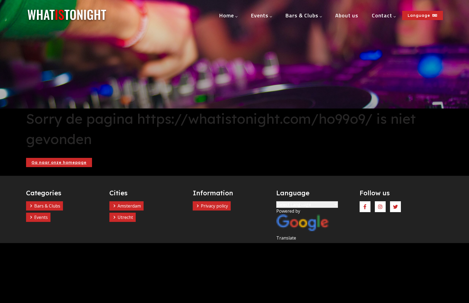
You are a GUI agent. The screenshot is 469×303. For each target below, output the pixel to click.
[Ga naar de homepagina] (66, 15)
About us (346, 15)
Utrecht (125, 217)
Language (419, 15)
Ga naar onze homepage (59, 162)
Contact (382, 15)
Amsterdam (129, 206)
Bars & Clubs (301, 15)
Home (226, 15)
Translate (286, 238)
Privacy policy (214, 206)
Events (259, 15)
